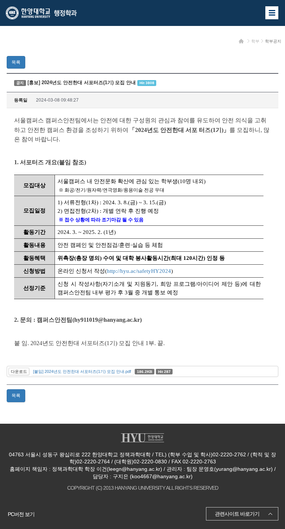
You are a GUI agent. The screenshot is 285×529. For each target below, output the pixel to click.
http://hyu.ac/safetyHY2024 (139, 271)
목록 (16, 62)
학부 (255, 41)
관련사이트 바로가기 (237, 514)
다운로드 (19, 371)
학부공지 (273, 41)
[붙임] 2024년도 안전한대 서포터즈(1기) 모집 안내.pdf (82, 371)
